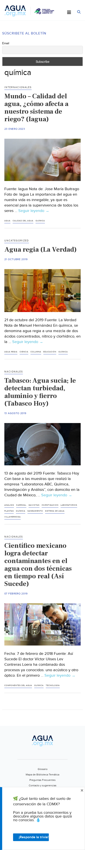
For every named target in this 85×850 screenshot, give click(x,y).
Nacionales (13, 371)
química (40, 221)
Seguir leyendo (33, 210)
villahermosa (12, 517)
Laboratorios (69, 505)
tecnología (53, 685)
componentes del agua (18, 685)
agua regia (10, 352)
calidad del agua (23, 221)
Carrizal (21, 505)
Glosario (43, 769)
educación (49, 352)
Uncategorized (16, 240)
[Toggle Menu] (69, 12)
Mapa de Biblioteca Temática (42, 774)
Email (5, 43)
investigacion (50, 505)
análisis (9, 505)
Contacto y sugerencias (42, 785)
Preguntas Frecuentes (42, 780)
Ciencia (24, 352)
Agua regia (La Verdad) (40, 249)
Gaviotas (34, 505)
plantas (9, 511)
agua (7, 221)
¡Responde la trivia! (34, 837)
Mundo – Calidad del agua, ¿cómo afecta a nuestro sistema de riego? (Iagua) (36, 107)
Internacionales (18, 87)
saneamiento (35, 511)
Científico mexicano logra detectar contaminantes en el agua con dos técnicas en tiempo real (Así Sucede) (38, 564)
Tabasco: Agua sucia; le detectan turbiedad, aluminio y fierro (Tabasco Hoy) (40, 392)
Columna (36, 352)
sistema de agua (55, 511)
